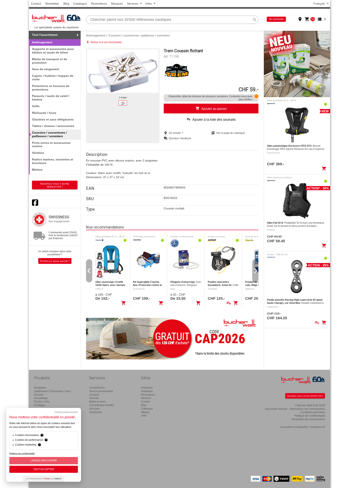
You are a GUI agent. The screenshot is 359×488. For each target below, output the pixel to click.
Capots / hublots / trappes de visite (52, 77)
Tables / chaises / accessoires (53, 126)
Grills (35, 106)
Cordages (39, 405)
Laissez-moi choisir (43, 460)
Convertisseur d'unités (101, 405)
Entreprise (147, 387)
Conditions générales (313, 412)
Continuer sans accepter (66, 412)
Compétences (97, 387)
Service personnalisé (101, 391)
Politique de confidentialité (22, 453)
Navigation (40, 387)
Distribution (95, 412)
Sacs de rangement (45, 69)
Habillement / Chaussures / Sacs (52, 391)
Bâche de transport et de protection (49, 60)
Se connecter (276, 19)
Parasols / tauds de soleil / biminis (50, 97)
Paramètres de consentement (308, 419)
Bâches (37, 169)
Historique (147, 391)
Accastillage (41, 398)
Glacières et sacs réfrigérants (53, 119)
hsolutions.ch (317, 427)
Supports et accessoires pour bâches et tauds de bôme (53, 50)
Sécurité (38, 394)
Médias (145, 412)
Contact (36, 3)
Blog (66, 3)
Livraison (94, 394)
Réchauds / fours (44, 112)
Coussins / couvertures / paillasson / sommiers (139, 35)
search (254, 19)
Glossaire (94, 408)
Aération (38, 152)
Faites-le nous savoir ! (54, 261)
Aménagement (95, 35)
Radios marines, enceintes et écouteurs (52, 161)
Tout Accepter (43, 469)
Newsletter (52, 3)
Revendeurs (99, 3)
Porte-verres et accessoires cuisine (51, 144)
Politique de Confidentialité (309, 415)
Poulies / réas (41, 401)
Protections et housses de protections (50, 87)
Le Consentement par (43, 478)
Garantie (94, 398)
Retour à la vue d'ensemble (104, 42)
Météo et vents (97, 401)
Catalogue (80, 3)
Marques (117, 3)
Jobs (143, 415)
